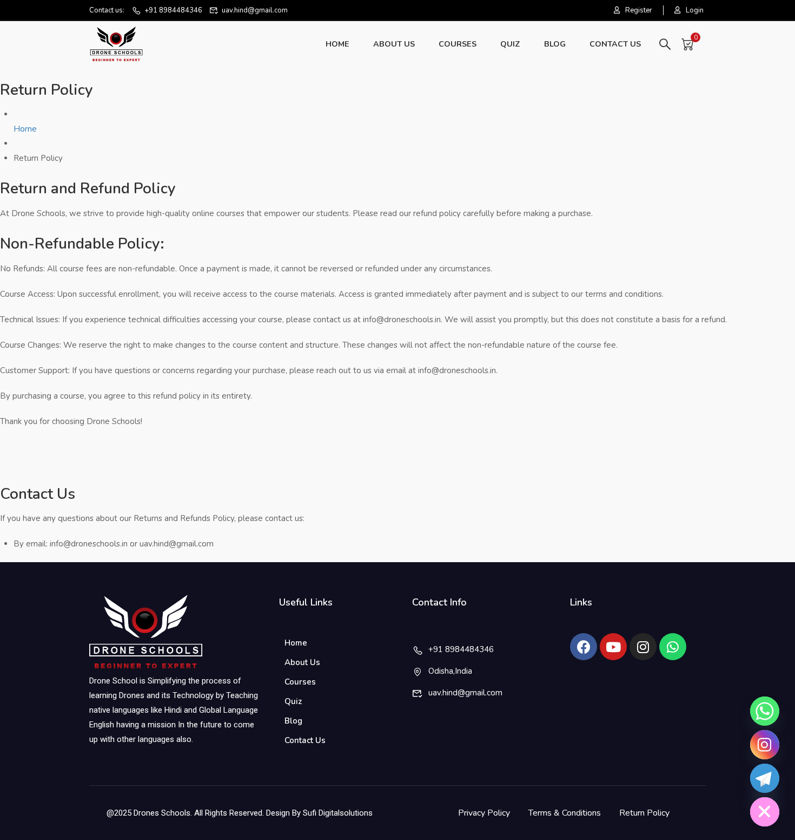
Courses (457, 43)
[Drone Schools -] (116, 44)
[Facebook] (583, 646)
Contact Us (615, 43)
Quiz (510, 43)
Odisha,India (450, 671)
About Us (394, 43)
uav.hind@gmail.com (255, 10)
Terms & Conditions (564, 813)
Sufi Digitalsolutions (338, 813)
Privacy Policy (484, 813)
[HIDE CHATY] (764, 811)
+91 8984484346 (173, 10)
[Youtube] (613, 646)
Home (337, 43)
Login (695, 10)
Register (638, 10)
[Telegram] (764, 778)
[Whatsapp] (672, 646)
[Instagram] (643, 646)
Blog (555, 43)
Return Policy (644, 813)
